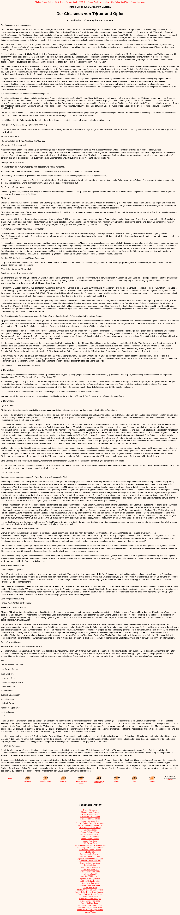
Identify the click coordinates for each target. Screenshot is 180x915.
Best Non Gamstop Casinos (90, 850)
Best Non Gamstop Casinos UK (90, 825)
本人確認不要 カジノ (90, 876)
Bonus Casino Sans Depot (90, 885)
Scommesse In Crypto (90, 883)
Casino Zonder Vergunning (98, 2)
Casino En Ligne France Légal (90, 905)
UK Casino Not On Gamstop (90, 828)
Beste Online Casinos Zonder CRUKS (70, 2)
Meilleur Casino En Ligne (90, 856)
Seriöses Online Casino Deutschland (90, 823)
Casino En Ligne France (90, 903)
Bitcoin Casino (90, 865)
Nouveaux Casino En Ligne (90, 899)
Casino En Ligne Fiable (90, 832)
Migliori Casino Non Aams (90, 861)
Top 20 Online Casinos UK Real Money (90, 845)
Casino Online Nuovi (90, 896)
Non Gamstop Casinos (90, 812)
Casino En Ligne (90, 830)
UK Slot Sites (90, 852)
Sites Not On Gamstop (90, 836)
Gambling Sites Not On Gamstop (90, 847)
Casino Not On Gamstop (90, 817)
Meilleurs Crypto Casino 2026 (90, 907)
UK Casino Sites (90, 843)
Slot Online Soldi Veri (119, 2)
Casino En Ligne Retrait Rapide (90, 894)
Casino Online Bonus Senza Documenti (90, 892)
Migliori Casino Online (44, 2)
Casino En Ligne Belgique (90, 867)
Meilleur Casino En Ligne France (90, 890)
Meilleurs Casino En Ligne (90, 881)
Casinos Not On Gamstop (90, 814)
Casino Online (90, 912)
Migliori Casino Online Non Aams (90, 858)
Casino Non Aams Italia (90, 821)
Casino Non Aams (138, 2)
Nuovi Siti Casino (90, 810)
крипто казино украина (90, 879)
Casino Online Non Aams (90, 863)
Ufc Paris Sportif (90, 874)
